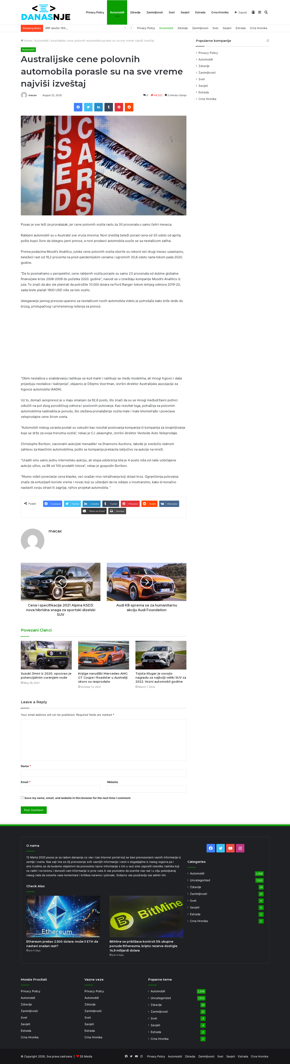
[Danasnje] (45, 12)
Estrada (200, 12)
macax (32, 95)
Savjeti (185, 12)
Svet (172, 12)
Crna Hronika (219, 12)
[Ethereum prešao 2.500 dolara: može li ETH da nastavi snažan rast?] (63, 916)
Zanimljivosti (154, 12)
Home (27, 40)
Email (26, 782)
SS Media (86, 1056)
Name (26, 766)
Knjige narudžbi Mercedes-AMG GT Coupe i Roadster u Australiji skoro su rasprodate (103, 678)
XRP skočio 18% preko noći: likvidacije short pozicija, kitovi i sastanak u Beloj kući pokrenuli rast (108, 28)
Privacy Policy (95, 12)
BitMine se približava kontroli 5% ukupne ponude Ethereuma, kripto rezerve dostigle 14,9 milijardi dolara (143, 946)
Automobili (117, 12)
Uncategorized (200, 880)
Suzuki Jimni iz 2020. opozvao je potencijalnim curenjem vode (46, 675)
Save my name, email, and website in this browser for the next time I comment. (77, 798)
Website (112, 782)
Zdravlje (135, 12)
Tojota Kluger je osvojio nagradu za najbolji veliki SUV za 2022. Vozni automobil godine (160, 678)
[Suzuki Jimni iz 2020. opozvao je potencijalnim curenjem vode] (46, 655)
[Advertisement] (103, 344)
